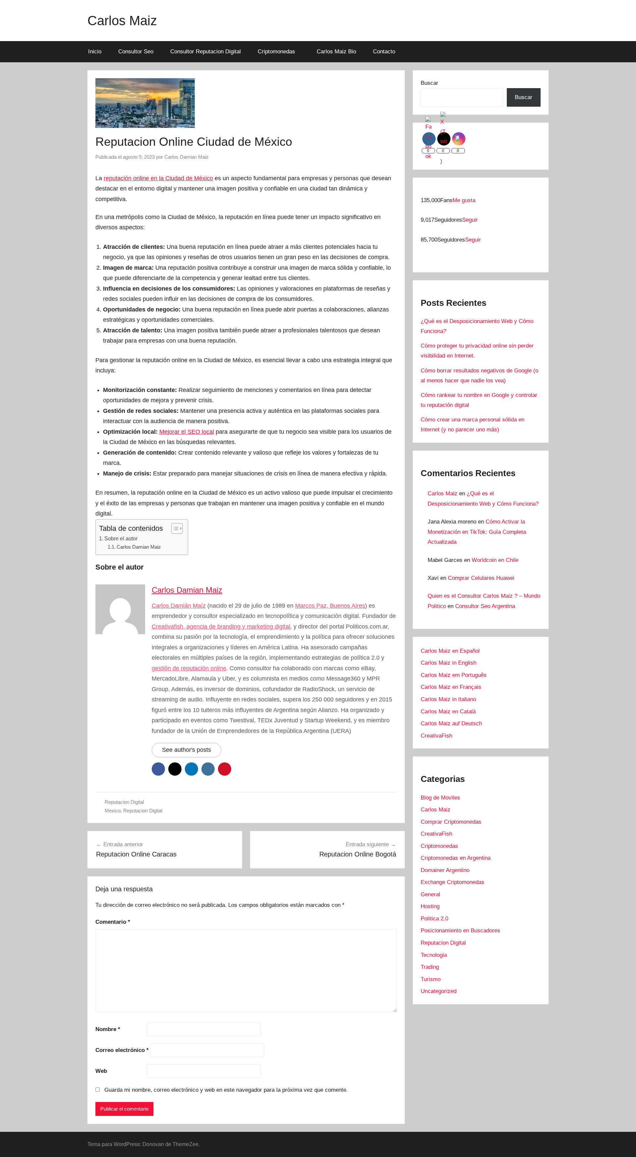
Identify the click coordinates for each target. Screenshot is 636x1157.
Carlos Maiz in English (448, 663)
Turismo (431, 979)
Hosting (430, 906)
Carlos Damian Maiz (186, 157)
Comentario (112, 922)
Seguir (470, 220)
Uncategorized (438, 991)
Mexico (113, 810)
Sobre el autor (120, 538)
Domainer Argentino (445, 870)
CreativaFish (436, 736)
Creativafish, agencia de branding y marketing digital (221, 626)
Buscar (429, 83)
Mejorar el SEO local (186, 431)
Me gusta (463, 200)
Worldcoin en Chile (495, 560)
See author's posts (186, 749)
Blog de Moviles (440, 798)
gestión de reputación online (189, 668)
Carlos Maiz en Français (451, 687)
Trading (430, 967)
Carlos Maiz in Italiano (448, 699)
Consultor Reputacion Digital (205, 51)
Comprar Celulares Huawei (481, 578)
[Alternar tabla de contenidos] (173, 528)
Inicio (94, 51)
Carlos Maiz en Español (450, 651)
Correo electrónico (122, 1050)
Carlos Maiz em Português (454, 675)
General (430, 894)
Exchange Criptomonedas (452, 882)
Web (101, 1071)
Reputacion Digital (124, 802)
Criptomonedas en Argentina (456, 858)
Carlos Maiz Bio (336, 51)
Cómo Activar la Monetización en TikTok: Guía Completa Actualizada (477, 532)
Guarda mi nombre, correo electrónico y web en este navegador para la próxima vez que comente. (226, 1090)
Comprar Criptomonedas (451, 822)
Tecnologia (434, 955)
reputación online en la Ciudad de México (158, 178)
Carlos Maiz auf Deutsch (451, 723)
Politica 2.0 (434, 918)
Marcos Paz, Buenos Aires (330, 605)
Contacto (384, 51)
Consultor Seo (135, 51)
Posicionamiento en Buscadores (460, 930)
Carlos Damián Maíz (179, 605)
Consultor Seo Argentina (485, 606)
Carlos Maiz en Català (448, 711)
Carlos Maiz (122, 20)
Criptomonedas (276, 51)
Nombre (107, 1029)
